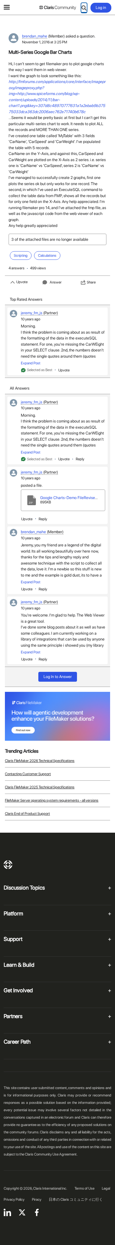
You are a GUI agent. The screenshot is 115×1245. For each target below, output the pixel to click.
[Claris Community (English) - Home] (57, 8)
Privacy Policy (14, 1199)
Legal (106, 1188)
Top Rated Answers (26, 299)
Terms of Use (84, 1188)
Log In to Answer (58, 676)
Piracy (36, 1199)
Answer (56, 282)
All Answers (19, 388)
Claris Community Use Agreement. (51, 1154)
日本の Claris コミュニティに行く (76, 1199)
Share (91, 282)
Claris (8, 864)
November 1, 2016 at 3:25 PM (44, 42)
